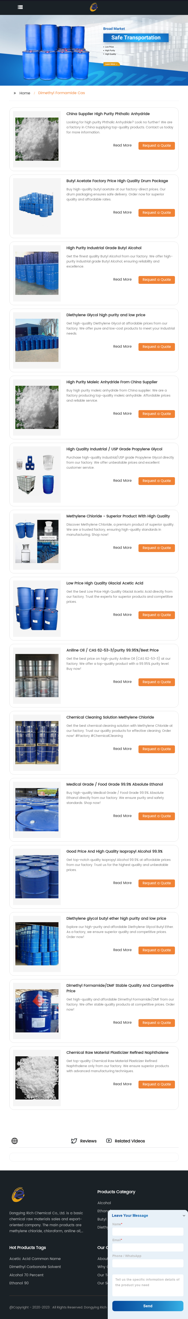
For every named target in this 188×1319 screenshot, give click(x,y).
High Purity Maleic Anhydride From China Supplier (112, 382)
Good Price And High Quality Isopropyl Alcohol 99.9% (114, 851)
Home (24, 93)
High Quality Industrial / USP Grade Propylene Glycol (114, 449)
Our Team (106, 1275)
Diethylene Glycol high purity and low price (105, 315)
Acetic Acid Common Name (35, 1259)
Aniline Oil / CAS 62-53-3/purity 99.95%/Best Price (112, 650)
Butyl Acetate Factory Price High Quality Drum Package (117, 181)
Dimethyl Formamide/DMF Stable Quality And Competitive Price (120, 988)
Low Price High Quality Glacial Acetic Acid (104, 583)
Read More (122, 145)
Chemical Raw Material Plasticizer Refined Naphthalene (117, 1053)
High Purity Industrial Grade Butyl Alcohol (103, 248)
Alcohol (104, 1203)
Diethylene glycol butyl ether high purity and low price (116, 919)
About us (105, 1259)
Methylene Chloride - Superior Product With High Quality (118, 516)
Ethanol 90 (19, 1283)
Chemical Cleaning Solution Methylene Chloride (110, 717)
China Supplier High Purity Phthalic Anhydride (108, 114)
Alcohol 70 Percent (26, 1275)
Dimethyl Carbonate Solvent (35, 1267)
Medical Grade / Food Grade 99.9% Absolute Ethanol (114, 784)
